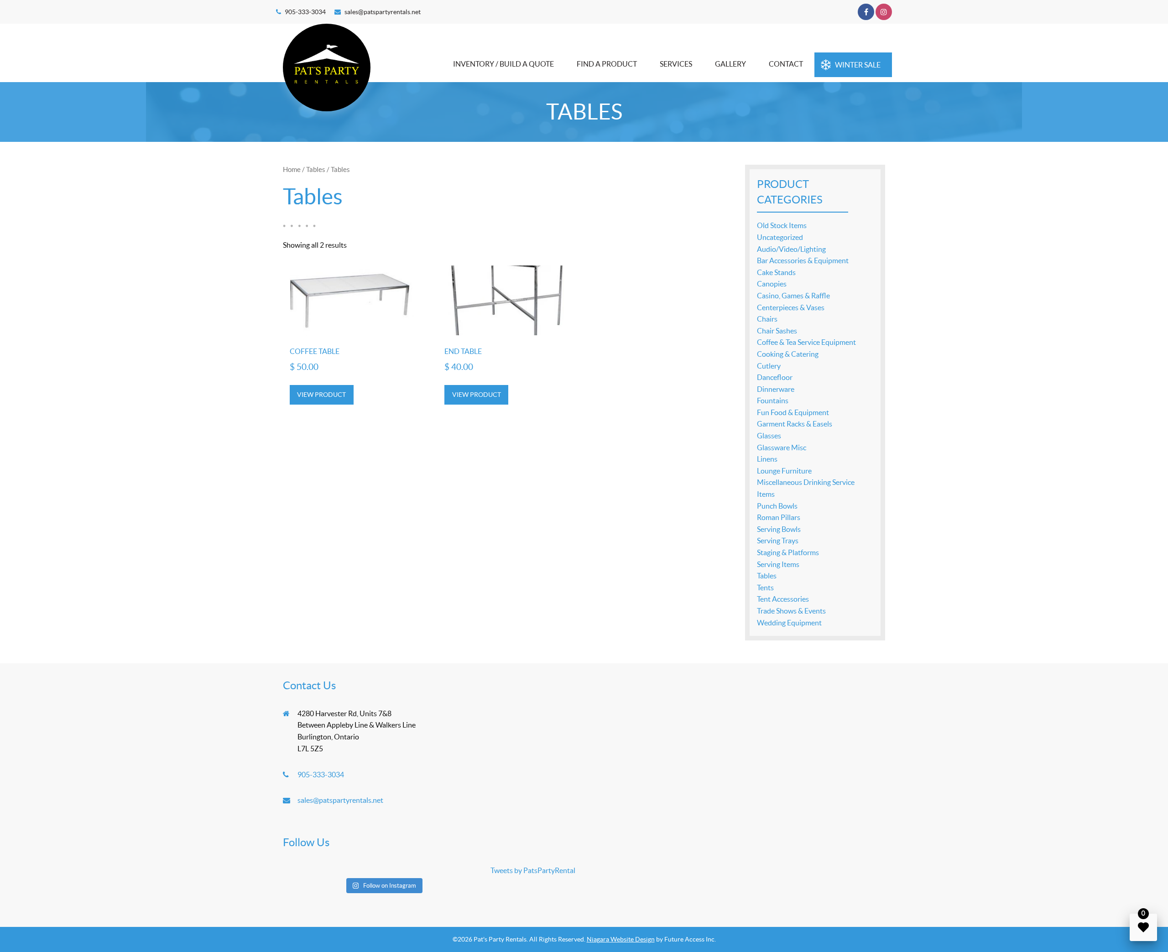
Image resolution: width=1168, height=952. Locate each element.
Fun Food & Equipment (793, 412)
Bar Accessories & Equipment (803, 260)
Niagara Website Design (621, 939)
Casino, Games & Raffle (793, 295)
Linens (767, 459)
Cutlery (769, 366)
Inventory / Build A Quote (503, 64)
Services (676, 64)
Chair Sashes (777, 331)
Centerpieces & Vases (790, 307)
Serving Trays (777, 540)
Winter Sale (858, 65)
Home (292, 169)
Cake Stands (776, 272)
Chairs (767, 319)
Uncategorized (780, 237)
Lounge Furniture (784, 471)
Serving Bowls (779, 529)
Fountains (772, 400)
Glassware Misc (781, 447)
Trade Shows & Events (791, 611)
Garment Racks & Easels (794, 424)
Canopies (772, 284)
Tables (315, 169)
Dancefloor (775, 377)
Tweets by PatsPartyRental (532, 870)
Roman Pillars (778, 517)
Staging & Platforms (788, 552)
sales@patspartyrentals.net (382, 12)
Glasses (769, 436)
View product (321, 394)
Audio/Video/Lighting (791, 249)
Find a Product (607, 64)
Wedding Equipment (789, 623)
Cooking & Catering (788, 354)
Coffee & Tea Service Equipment (806, 342)
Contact (786, 64)
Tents (765, 587)
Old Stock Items (782, 225)
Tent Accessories (783, 599)
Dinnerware (775, 389)
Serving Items (778, 564)
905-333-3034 (305, 12)
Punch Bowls (777, 506)
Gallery (730, 64)
